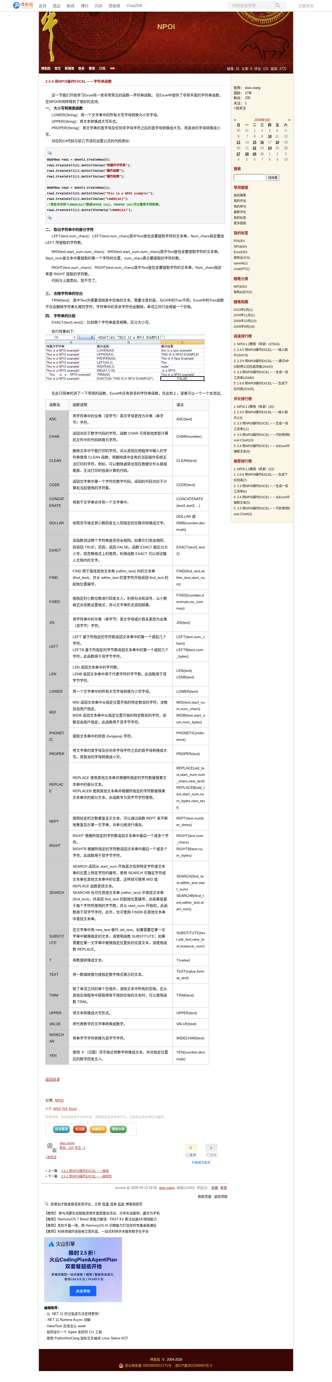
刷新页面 (204, 1196)
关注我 (80, 1129)
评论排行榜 (243, 399)
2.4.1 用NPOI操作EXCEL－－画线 (85, 1171)
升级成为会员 (201, 1162)
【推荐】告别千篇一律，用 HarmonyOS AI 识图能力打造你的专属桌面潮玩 (100, 1225)
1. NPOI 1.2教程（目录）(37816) (257, 344)
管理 (92, 68)
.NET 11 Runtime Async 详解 (69, 1320)
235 (247, 98)
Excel (73, 1109)
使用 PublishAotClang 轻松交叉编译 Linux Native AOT (87, 1338)
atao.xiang (67, 1143)
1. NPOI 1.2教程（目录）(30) (254, 407)
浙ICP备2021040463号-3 (193, 1365)
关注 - (80, 1148)
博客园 (45, 68)
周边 (56, 6)
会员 (42, 6)
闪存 (98, 6)
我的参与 (240, 206)
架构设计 (242, 258)
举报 (223, 1188)
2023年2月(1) (243, 310)
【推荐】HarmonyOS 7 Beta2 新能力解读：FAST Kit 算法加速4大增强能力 (100, 1219)
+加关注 (51, 1157)
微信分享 (118, 1129)
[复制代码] (49, 154)
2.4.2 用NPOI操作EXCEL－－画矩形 (86, 1176)
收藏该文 (98, 1129)
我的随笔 (240, 195)
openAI (241, 263)
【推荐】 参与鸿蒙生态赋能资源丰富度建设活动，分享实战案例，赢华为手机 (102, 1213)
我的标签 (240, 218)
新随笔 (69, 68)
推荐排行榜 (243, 461)
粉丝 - (67, 1148)
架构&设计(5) (243, 292)
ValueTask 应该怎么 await (66, 1326)
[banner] (20, 5)
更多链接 (240, 223)
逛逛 (121, 1204)
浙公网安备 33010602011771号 (148, 1365)
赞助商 (114, 6)
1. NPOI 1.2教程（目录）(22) (254, 469)
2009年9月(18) (244, 327)
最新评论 (240, 212)
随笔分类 (241, 279)
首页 (57, 68)
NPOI (166, 27)
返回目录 (52, 1079)
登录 (105, 1204)
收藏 (214, 1188)
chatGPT (242, 269)
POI (64, 1109)
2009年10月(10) (245, 321)
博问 (84, 6)
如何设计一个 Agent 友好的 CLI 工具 (74, 1332)
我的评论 (240, 201)
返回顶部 (220, 1196)
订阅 (102, 68)
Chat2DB (134, 5)
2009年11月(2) (244, 315)
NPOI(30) (240, 287)
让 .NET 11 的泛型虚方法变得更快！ (74, 1314)
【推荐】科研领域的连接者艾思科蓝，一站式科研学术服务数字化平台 (96, 1231)
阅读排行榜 (243, 336)
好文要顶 (61, 1129)
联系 (81, 68)
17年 (248, 93)
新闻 (70, 6)
